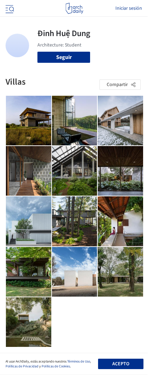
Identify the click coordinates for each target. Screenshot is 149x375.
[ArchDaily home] (74, 8)
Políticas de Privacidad (22, 366)
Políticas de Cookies (56, 366)
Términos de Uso (78, 361)
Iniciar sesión (128, 8)
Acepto (120, 363)
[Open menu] (9, 8)
